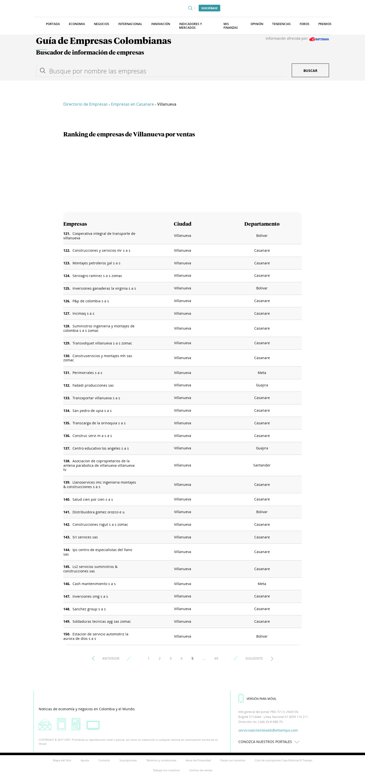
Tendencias (281, 24)
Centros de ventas (200, 770)
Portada (53, 24)
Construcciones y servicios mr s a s (101, 250)
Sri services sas (85, 537)
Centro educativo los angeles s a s (101, 448)
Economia (77, 24)
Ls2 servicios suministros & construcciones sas (90, 568)
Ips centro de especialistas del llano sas (97, 552)
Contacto (104, 760)
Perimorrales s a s (87, 372)
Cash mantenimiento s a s (94, 583)
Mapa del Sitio (62, 760)
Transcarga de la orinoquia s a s (99, 423)
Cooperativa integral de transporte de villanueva (99, 235)
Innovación (160, 24)
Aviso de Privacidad (198, 760)
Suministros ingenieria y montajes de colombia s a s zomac (99, 328)
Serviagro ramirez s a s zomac (97, 275)
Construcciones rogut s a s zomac (100, 524)
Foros (304, 24)
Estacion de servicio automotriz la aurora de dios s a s (95, 636)
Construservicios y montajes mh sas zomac (97, 358)
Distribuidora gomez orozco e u (99, 512)
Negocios (101, 24)
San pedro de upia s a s (92, 410)
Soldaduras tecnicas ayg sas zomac (102, 621)
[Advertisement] (182, 175)
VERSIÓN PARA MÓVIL (261, 699)
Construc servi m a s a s (92, 435)
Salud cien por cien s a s (93, 499)
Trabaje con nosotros (166, 770)
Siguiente (254, 658)
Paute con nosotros (232, 760)
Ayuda (85, 760)
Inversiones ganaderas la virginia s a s (104, 288)
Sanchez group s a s (89, 609)
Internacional (130, 24)
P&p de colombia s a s (91, 301)
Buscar (310, 70)
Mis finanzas (230, 26)
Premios (324, 24)
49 (216, 658)
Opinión (257, 24)
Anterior (110, 658)
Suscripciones (128, 760)
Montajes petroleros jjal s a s (96, 263)
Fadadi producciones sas (93, 385)
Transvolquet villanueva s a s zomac (102, 343)
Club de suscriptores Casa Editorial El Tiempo (283, 760)
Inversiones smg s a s (90, 596)
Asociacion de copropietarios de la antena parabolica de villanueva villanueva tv (99, 465)
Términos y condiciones (161, 760)
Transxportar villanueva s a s (96, 398)
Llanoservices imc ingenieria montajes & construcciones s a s (99, 484)
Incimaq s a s (83, 313)
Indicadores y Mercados (190, 26)
